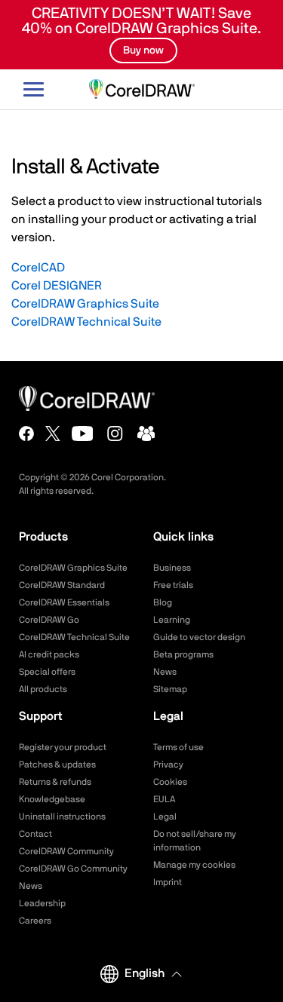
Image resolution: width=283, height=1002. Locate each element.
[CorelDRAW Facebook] (26, 433)
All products (43, 689)
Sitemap (170, 689)
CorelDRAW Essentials (64, 602)
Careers (35, 920)
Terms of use (178, 747)
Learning (171, 619)
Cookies (170, 781)
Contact (35, 833)
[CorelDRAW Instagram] (115, 433)
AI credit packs (49, 654)
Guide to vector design (199, 637)
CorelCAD (38, 268)
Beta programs (183, 654)
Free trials (173, 585)
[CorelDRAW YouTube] (83, 433)
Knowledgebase (52, 799)
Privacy (168, 764)
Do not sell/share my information (194, 840)
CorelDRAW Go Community (73, 868)
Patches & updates (57, 764)
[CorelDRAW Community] (146, 433)
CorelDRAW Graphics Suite (85, 304)
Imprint (167, 882)
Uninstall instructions (62, 816)
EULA (164, 799)
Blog (162, 602)
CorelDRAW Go (49, 619)
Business (172, 567)
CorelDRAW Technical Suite (86, 322)
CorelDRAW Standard (62, 585)
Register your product (62, 747)
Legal (165, 816)
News (165, 671)
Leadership (42, 903)
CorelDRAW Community (66, 851)
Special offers (47, 671)
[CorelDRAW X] (52, 433)
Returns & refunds (55, 781)
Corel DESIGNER (56, 286)
